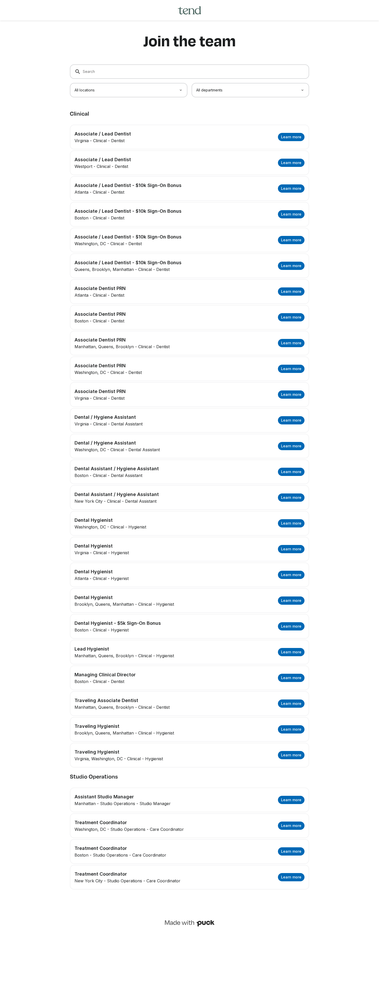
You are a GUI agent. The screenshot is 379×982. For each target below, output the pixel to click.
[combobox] (128, 90)
